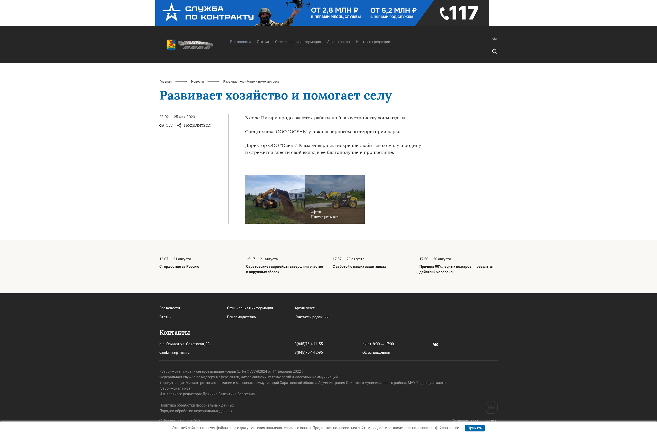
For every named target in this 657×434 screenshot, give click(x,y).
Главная (165, 81)
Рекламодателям (241, 317)
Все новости (169, 308)
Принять (475, 428)
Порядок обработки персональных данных (195, 411)
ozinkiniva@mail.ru (174, 352)
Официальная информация (298, 42)
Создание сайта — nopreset (475, 420)
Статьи (263, 42)
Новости (197, 81)
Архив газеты (338, 42)
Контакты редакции (373, 42)
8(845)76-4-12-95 (309, 352)
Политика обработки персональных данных (196, 405)
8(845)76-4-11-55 (309, 344)
